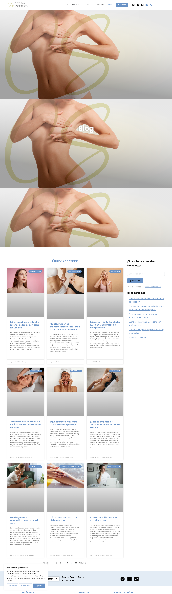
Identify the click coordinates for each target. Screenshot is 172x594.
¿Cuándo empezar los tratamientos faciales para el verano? (105, 424)
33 (76, 563)
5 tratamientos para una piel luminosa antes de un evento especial (25, 424)
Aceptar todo (39, 586)
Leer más (14, 356)
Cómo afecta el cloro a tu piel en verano (63, 519)
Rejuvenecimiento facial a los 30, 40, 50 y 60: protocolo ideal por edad (105, 325)
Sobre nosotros (74, 5)
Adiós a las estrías (137, 337)
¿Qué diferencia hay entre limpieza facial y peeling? (63, 423)
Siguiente (83, 563)
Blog (110, 5)
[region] (26, 577)
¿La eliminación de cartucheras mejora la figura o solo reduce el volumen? (65, 326)
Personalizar (12, 586)
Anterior (46, 563)
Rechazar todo (25, 586)
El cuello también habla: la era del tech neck (103, 519)
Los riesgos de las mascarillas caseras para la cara (24, 520)
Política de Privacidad (153, 287)
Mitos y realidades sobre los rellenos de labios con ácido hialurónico (24, 325)
